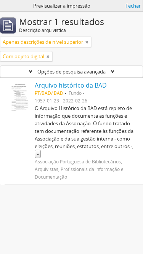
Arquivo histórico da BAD (71, 85)
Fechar (133, 5)
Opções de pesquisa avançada (71, 71)
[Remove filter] (86, 42)
